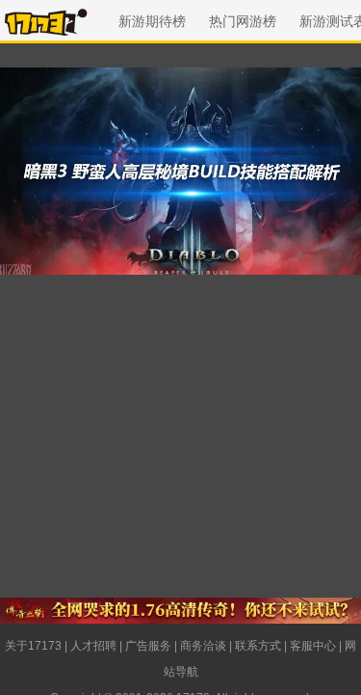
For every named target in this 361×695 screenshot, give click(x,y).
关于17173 (33, 646)
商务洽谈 (203, 646)
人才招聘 (93, 646)
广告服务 (148, 646)
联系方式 (258, 646)
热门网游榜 (242, 21)
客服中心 (313, 646)
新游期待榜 (152, 21)
